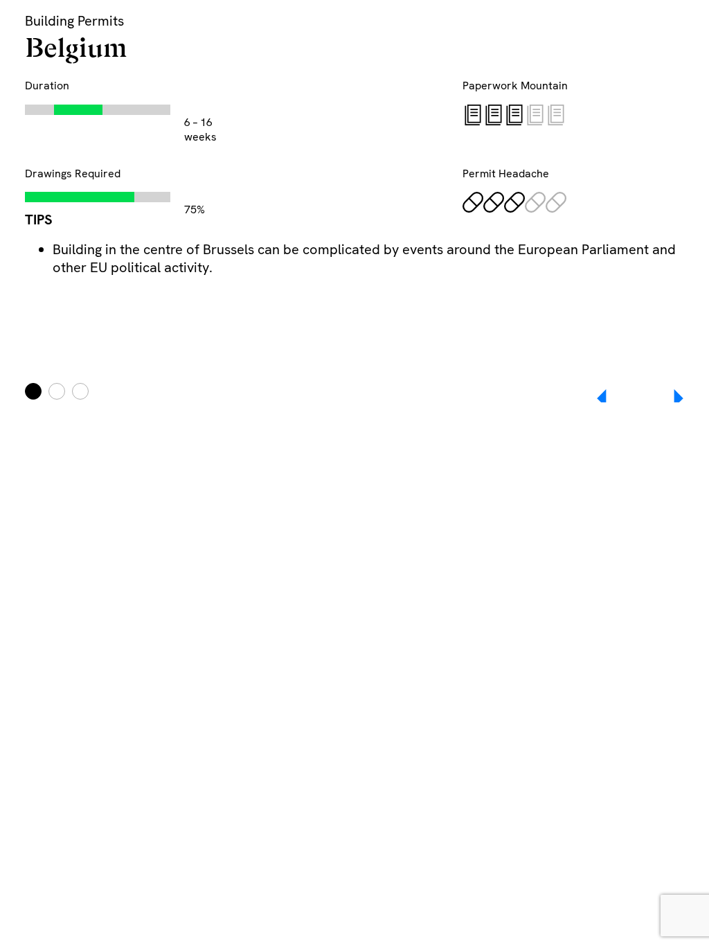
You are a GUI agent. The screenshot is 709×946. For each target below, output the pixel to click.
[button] (669, 398)
